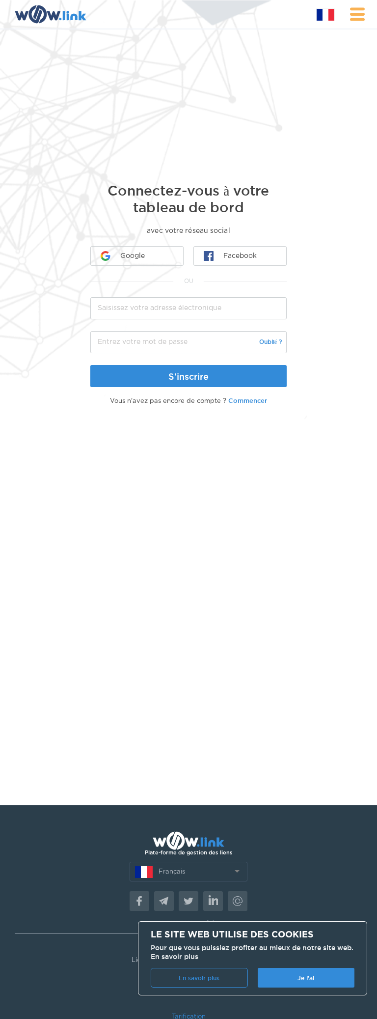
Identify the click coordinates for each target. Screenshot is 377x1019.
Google (132, 256)
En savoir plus (174, 957)
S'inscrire (188, 376)
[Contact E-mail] (237, 901)
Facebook (240, 256)
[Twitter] (188, 901)
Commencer (247, 400)
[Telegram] (164, 901)
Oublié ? (270, 342)
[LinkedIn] (213, 901)
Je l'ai (305, 978)
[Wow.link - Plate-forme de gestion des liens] (50, 14)
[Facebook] (139, 901)
